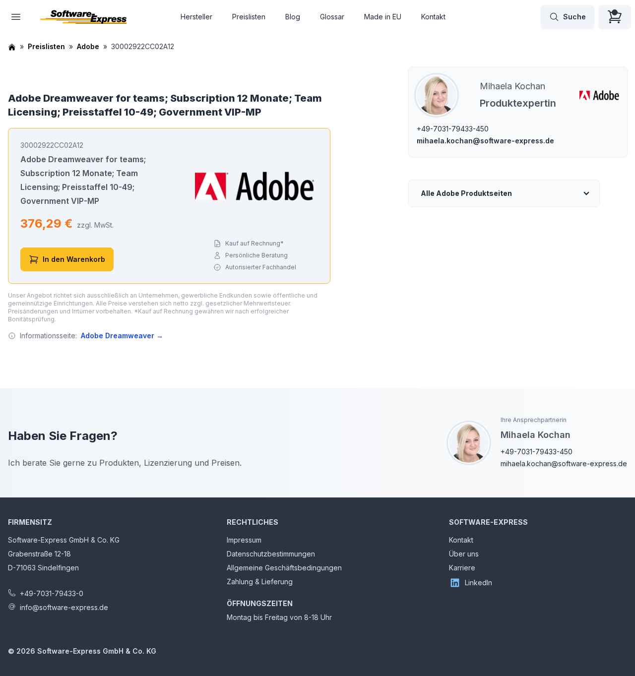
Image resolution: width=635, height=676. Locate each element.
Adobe (88, 46)
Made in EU (382, 16)
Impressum (244, 540)
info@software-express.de (64, 607)
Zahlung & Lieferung (260, 581)
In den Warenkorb (74, 259)
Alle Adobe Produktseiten (466, 193)
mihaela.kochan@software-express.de (485, 140)
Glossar (332, 16)
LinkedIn (478, 582)
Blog (292, 16)
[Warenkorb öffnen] (614, 17)
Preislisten (248, 16)
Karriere (462, 567)
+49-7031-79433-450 (453, 128)
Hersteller (196, 16)
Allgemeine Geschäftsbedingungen (284, 567)
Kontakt (433, 16)
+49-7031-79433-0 (51, 593)
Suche (574, 16)
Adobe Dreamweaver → (122, 335)
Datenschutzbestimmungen (271, 554)
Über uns (464, 554)
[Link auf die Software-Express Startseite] (83, 17)
